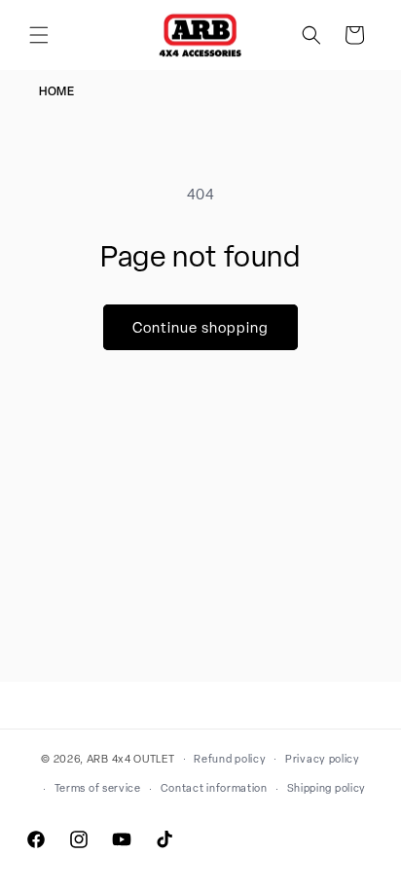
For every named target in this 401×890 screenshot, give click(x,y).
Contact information (214, 788)
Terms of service (98, 788)
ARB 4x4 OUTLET (131, 758)
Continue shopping (200, 328)
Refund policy (230, 758)
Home (56, 91)
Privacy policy (322, 758)
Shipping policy (327, 788)
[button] (39, 35)
